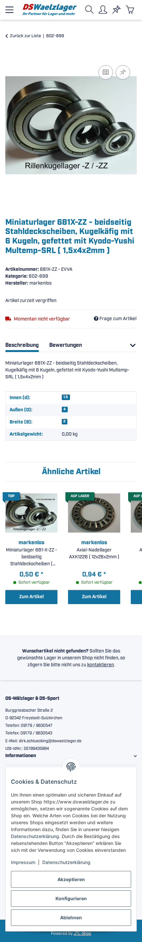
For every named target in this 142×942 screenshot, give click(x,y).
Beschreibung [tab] (22, 345)
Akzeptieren (71, 879)
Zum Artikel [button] (31, 597)
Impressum (23, 862)
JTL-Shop (82, 933)
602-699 (38, 276)
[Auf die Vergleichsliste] (105, 72)
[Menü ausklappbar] (9, 7)
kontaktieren (100, 665)
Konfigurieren (71, 898)
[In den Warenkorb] (10, 56)
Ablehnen (71, 917)
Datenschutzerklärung (35, 836)
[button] (90, 9)
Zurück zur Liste (25, 36)
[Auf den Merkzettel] (123, 72)
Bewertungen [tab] (65, 345)
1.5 (65, 397)
